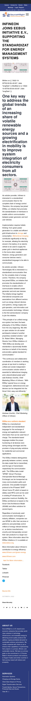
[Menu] (26, 14)
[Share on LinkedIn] (15, 607)
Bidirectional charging (20, 236)
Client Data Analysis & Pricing (11, 682)
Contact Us (14, 5)
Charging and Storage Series (11, 679)
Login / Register (19, 7)
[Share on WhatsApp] (9, 607)
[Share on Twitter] (6, 607)
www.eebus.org (8, 543)
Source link (6, 591)
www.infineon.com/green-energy (14, 552)
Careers (7, 5)
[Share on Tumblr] (18, 607)
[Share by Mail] (27, 607)
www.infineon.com (9, 556)
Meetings (10, 7)
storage (20, 233)
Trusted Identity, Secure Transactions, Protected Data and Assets (14, 688)
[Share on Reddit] (24, 607)
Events (20, 5)
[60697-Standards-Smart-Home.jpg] (15, 68)
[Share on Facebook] (3, 607)
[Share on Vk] (21, 607)
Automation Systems (8, 676)
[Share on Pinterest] (12, 607)
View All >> (5, 691)
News (25, 5)
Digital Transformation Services (12, 684)
